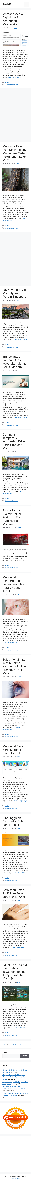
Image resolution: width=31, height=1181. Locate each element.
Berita (7, 82)
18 (10, 1044)
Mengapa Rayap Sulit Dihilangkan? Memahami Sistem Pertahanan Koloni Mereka (14, 153)
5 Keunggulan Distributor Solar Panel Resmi (13, 821)
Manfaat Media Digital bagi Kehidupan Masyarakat (12, 19)
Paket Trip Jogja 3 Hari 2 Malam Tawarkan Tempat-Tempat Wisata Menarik (15, 971)
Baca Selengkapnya (14, 77)
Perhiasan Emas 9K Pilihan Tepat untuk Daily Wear (13, 893)
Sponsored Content (11, 85)
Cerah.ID (6, 4)
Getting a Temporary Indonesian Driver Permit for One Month (14, 441)
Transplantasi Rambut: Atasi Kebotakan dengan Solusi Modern (15, 362)
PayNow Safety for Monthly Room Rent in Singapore (15, 293)
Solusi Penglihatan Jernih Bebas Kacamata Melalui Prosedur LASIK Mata (14, 666)
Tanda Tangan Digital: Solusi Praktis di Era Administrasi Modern (12, 517)
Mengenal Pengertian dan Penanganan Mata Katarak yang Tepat (14, 584)
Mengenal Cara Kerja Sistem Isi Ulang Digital (12, 750)
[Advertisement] (15, 115)
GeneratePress (15, 1178)
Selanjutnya (16, 1044)
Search (4, 1052)
